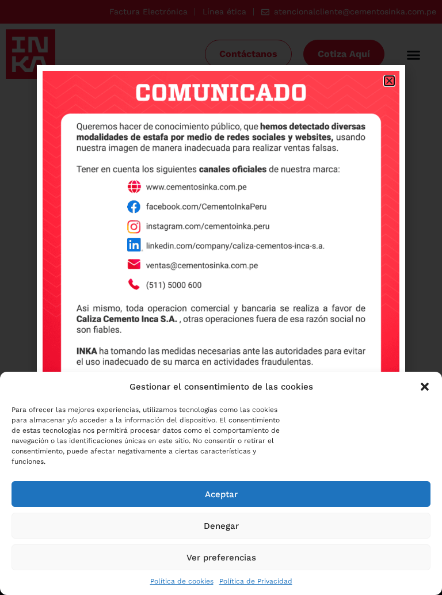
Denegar (221, 526)
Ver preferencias (221, 557)
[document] (221, 297)
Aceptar (221, 494)
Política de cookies (182, 581)
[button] (424, 386)
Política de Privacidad (255, 581)
